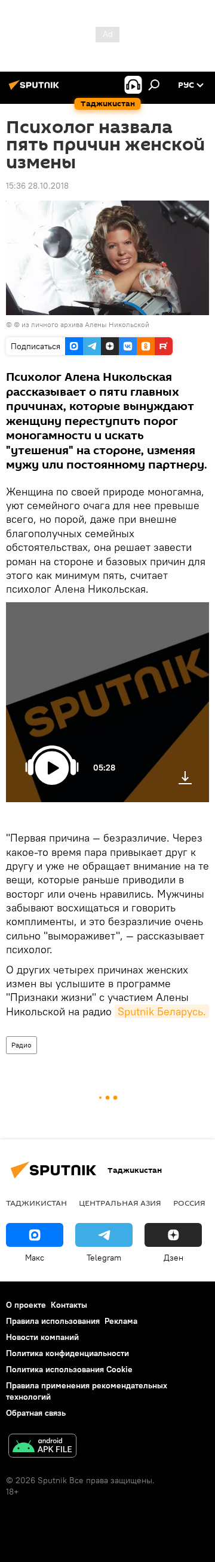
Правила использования (53, 1320)
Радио (21, 1044)
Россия (189, 1202)
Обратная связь (36, 1412)
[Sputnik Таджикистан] (36, 89)
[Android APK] (42, 1447)
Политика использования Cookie (69, 1369)
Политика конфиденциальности (67, 1353)
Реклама (121, 1320)
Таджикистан (36, 1202)
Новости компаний (42, 1337)
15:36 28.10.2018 (37, 185)
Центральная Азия (120, 1202)
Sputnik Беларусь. (162, 1011)
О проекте (26, 1304)
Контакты (69, 1304)
